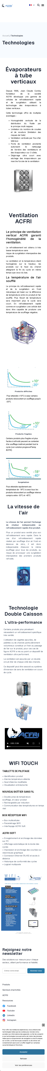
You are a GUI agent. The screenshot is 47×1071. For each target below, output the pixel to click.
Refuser (23, 1058)
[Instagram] (3, 1020)
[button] (43, 1025)
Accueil (5, 35)
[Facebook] (3, 1006)
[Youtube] (3, 1010)
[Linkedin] (3, 1015)
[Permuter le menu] (42, 5)
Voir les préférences (23, 1065)
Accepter (23, 1052)
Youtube (11, 1010)
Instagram (11, 1020)
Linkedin (11, 1015)
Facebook (11, 1006)
